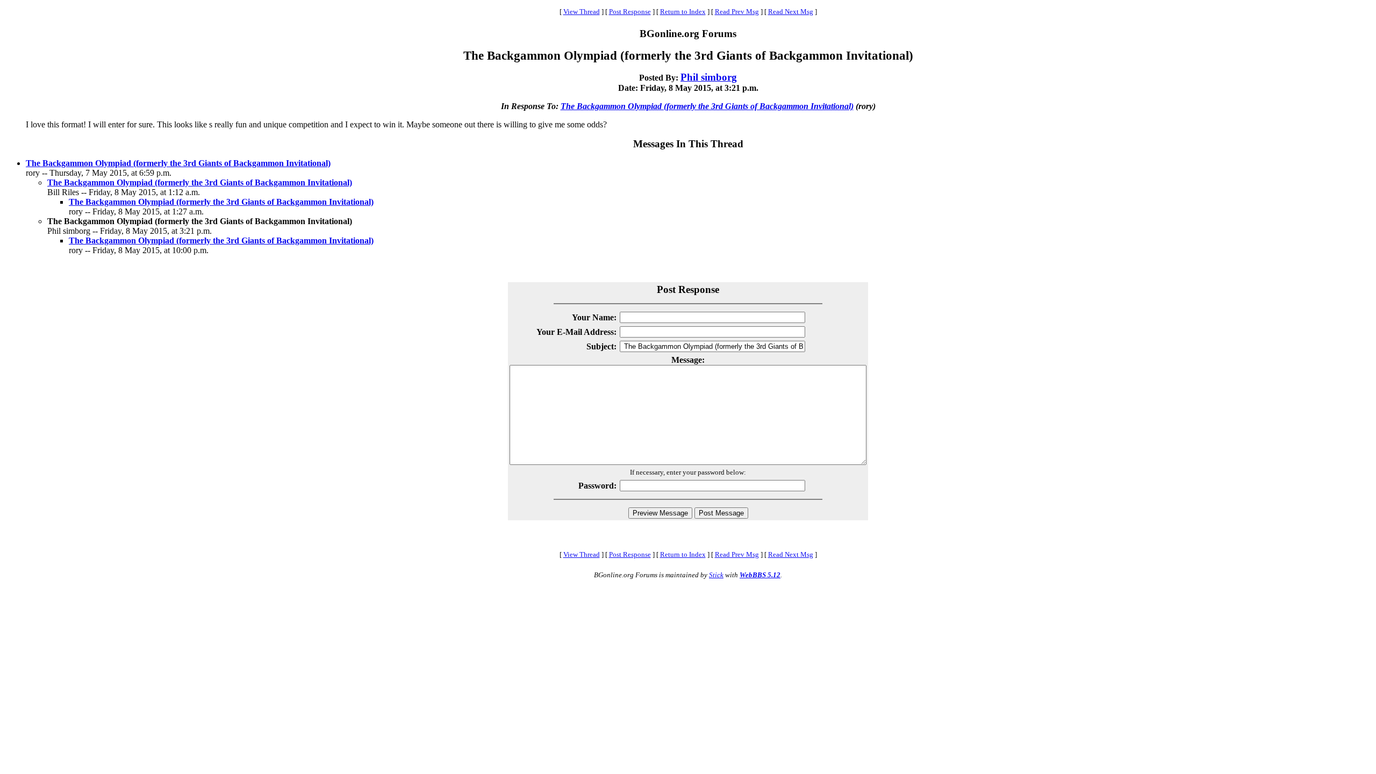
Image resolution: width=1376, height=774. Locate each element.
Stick (716, 575)
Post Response (630, 12)
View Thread (581, 12)
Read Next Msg (790, 12)
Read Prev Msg (737, 12)
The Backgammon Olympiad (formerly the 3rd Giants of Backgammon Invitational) (707, 106)
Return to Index (683, 12)
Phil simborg (708, 77)
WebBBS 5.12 (760, 575)
